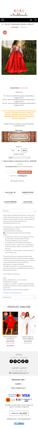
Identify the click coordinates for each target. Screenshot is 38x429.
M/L (19, 150)
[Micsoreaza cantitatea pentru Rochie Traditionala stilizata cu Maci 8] (8, 172)
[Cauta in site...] (35, 20)
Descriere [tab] (6, 211)
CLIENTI (18, 384)
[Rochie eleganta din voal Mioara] (10, 323)
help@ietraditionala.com (20, 373)
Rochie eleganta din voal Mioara (10, 338)
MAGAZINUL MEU (18, 380)
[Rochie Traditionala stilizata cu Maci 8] (19, 57)
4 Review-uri (23, 27)
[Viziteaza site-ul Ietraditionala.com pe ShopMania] (19, 423)
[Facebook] (11, 361)
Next (34, 60)
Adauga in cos (24, 172)
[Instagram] (26, 361)
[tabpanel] (19, 57)
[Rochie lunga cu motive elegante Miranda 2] (28, 323)
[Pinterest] (15, 361)
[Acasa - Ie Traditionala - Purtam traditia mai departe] (19, 12)
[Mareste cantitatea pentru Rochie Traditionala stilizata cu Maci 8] (14, 172)
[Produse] (3, 20)
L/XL (13, 150)
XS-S (24, 150)
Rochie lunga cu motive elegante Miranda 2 (27, 338)
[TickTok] (23, 361)
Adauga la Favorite (18, 181)
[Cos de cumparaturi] (31, 20)
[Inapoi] (1, 24)
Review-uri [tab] (7, 297)
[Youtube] (19, 361)
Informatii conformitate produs (12, 293)
